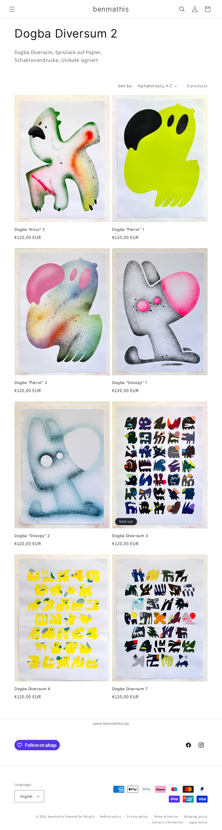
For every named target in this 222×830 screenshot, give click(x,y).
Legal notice (198, 822)
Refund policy (110, 816)
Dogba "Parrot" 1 (128, 229)
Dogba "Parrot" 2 (30, 382)
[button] (12, 9)
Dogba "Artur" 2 (29, 229)
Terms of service (166, 816)
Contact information (167, 822)
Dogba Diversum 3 (130, 535)
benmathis (56, 816)
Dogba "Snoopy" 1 (129, 382)
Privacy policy (137, 816)
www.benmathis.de (111, 723)
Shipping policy (196, 816)
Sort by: (125, 85)
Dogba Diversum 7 (130, 688)
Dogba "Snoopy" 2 (32, 535)
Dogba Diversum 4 (32, 688)
